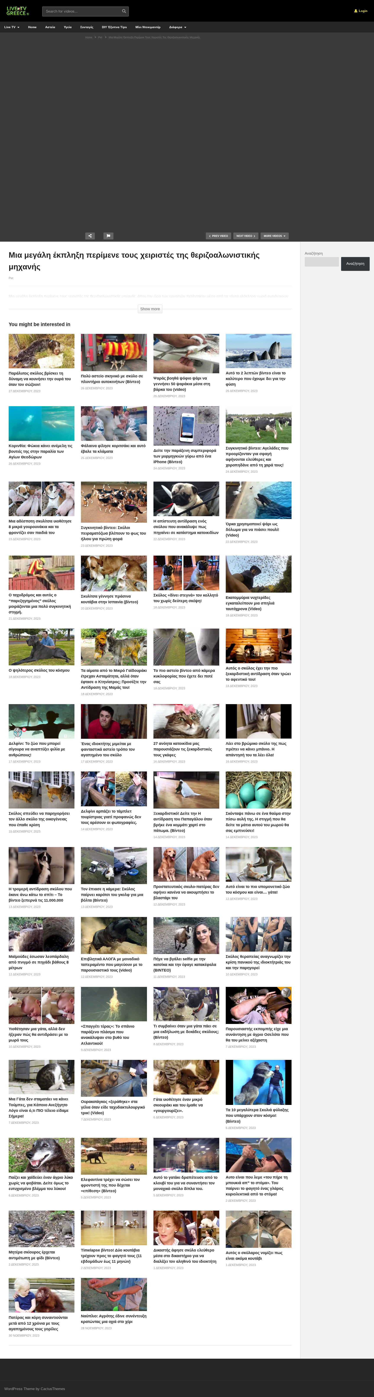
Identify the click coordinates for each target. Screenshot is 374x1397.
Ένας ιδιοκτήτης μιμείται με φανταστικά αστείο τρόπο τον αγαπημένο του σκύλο (108, 749)
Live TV (10, 27)
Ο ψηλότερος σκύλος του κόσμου (39, 670)
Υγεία (68, 27)
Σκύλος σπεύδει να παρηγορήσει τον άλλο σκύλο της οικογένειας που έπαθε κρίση (39, 819)
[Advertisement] (187, 74)
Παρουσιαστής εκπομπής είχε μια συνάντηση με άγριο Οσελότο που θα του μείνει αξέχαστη (257, 1034)
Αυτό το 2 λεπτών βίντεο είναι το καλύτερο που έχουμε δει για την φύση (256, 378)
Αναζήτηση (314, 253)
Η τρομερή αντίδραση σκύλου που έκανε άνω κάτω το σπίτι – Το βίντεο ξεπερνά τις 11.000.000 (40, 894)
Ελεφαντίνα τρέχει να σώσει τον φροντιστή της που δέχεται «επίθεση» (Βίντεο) (110, 1185)
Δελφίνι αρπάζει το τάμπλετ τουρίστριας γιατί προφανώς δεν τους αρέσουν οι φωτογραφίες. (111, 817)
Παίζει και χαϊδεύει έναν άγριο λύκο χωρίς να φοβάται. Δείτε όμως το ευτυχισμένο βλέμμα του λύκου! (41, 1183)
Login (363, 11)
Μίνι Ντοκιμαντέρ (148, 27)
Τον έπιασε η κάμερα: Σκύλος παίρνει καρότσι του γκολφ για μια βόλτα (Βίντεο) (112, 894)
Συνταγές (86, 27)
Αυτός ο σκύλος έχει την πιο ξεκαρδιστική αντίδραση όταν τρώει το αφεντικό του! (258, 674)
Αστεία (50, 27)
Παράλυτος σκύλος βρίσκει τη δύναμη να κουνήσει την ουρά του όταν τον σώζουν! (40, 379)
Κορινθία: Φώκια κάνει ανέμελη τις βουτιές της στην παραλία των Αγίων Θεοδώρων (40, 451)
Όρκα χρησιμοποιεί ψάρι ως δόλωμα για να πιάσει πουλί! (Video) (252, 529)
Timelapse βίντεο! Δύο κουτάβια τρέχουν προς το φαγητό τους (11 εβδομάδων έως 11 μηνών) (111, 1256)
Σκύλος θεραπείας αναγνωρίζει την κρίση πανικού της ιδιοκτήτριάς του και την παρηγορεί (258, 962)
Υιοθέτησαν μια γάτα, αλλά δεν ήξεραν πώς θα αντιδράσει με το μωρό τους (38, 1034)
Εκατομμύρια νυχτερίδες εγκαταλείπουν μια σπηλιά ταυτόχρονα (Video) (250, 603)
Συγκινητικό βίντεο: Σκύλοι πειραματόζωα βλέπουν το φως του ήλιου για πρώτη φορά (113, 533)
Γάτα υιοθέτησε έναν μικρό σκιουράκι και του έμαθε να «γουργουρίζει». (178, 1105)
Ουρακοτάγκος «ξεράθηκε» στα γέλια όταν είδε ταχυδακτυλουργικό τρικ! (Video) (113, 1107)
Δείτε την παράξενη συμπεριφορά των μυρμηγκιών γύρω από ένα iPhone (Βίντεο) (184, 456)
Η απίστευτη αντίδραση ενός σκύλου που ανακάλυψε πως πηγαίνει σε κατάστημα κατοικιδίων (186, 527)
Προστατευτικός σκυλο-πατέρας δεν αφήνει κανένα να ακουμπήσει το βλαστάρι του (186, 892)
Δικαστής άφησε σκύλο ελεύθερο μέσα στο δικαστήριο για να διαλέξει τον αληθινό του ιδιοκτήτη (184, 1256)
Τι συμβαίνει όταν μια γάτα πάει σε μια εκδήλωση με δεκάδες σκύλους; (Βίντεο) (186, 1032)
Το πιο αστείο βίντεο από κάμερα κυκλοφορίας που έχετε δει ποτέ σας (184, 676)
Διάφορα (176, 27)
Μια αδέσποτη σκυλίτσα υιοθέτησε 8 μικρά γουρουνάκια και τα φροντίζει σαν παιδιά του (40, 527)
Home (32, 27)
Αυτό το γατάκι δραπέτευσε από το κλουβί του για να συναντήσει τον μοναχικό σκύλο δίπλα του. (185, 1183)
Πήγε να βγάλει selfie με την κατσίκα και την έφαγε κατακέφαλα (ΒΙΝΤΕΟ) (184, 964)
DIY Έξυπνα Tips (114, 27)
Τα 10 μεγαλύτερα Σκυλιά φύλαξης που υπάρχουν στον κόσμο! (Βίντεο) (257, 1115)
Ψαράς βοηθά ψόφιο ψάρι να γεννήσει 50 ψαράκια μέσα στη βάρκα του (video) (181, 384)
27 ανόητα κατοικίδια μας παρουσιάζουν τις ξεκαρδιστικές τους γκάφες (182, 749)
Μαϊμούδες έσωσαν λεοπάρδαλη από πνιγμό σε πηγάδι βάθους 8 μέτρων (39, 962)
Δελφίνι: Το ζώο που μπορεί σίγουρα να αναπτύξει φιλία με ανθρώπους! (37, 749)
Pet (11, 278)
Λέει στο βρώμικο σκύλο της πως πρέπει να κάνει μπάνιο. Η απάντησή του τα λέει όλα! (256, 749)
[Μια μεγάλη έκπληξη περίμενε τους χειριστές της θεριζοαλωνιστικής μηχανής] (41, 351)
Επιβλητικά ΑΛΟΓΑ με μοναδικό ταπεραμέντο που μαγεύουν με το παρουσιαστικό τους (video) (111, 964)
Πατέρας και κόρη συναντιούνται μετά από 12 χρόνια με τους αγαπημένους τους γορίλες (38, 1323)
